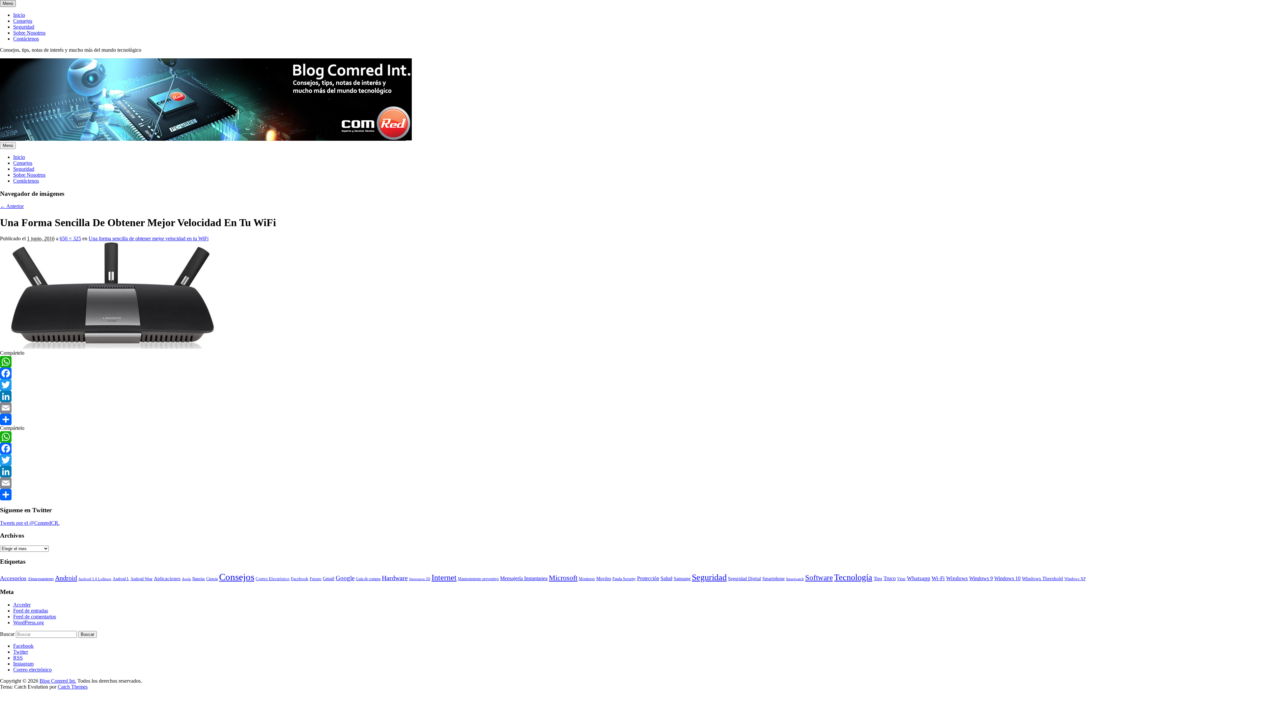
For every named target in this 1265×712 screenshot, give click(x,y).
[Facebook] (632, 373)
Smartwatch (795, 579)
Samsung (682, 578)
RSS (18, 658)
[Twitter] (632, 385)
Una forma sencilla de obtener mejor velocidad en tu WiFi (149, 238)
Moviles (603, 578)
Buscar (7, 634)
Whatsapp (918, 578)
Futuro (316, 578)
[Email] (632, 408)
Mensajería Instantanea (524, 578)
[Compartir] (632, 419)
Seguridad (23, 27)
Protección (648, 578)
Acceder (22, 605)
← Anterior (12, 206)
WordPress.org (28, 622)
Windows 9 (981, 578)
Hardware (395, 577)
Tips (878, 578)
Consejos (22, 21)
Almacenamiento (41, 579)
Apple (186, 579)
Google (345, 578)
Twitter (20, 652)
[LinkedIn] (632, 396)
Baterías (198, 579)
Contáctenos (26, 39)
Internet (444, 577)
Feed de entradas (30, 610)
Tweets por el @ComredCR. (30, 523)
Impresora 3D (419, 579)
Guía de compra (368, 579)
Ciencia (212, 579)
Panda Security (624, 579)
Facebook (299, 578)
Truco (890, 578)
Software (819, 577)
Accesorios (13, 578)
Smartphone (773, 578)
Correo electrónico (32, 669)
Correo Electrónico (273, 578)
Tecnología (853, 577)
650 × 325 (70, 238)
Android (66, 577)
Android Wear (141, 579)
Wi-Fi (938, 578)
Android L (121, 579)
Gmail (328, 578)
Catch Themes (73, 687)
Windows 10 (1007, 578)
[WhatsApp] (632, 362)
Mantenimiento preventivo (478, 579)
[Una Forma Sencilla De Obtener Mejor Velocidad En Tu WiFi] (107, 347)
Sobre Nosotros (29, 33)
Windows (957, 578)
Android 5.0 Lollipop (94, 579)
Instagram (23, 664)
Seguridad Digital (744, 578)
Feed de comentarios (34, 616)
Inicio (19, 15)
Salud (666, 578)
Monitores (587, 579)
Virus (901, 579)
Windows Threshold (1042, 578)
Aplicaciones (167, 578)
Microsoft (563, 578)
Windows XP (1075, 579)
